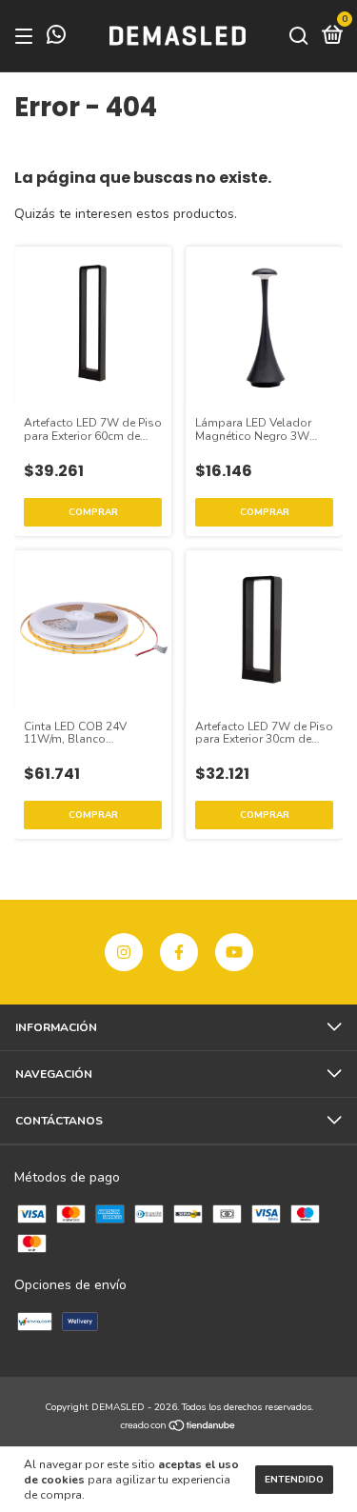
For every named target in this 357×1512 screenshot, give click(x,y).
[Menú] (27, 37)
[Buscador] (299, 37)
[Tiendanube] (178, 1428)
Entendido (294, 1479)
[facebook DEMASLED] (179, 952)
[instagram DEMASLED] (124, 952)
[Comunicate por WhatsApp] (56, 38)
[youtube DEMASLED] (234, 952)
